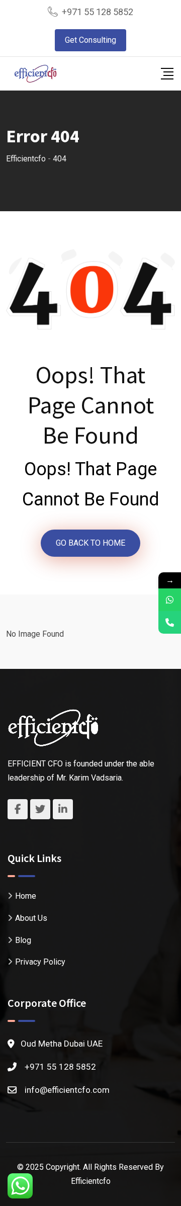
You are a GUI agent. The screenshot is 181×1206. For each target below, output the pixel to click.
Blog (23, 940)
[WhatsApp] (169, 599)
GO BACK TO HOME (90, 543)
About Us (31, 918)
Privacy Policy (40, 962)
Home (25, 896)
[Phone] (169, 622)
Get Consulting (90, 40)
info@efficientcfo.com (67, 1090)
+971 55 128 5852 (97, 12)
